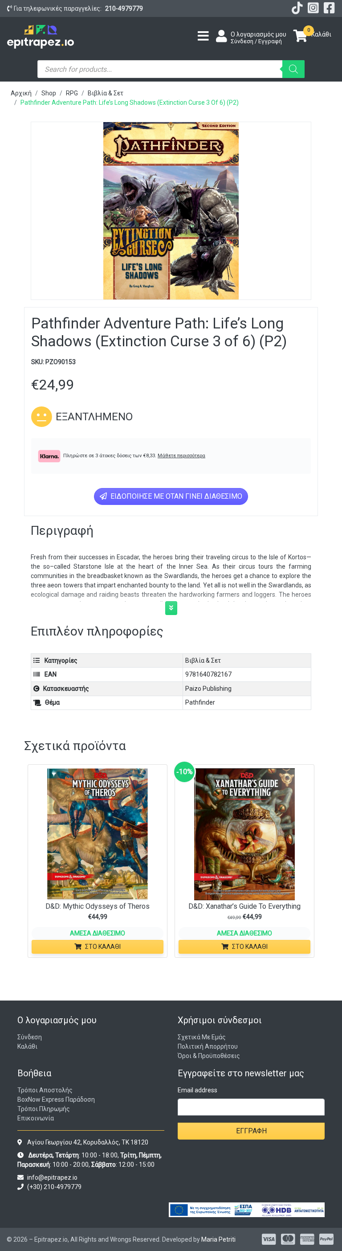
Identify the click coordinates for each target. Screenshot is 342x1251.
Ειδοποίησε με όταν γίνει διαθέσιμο (175, 496)
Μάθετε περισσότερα (181, 456)
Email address (197, 1090)
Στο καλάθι (103, 946)
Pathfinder (200, 702)
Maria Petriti (218, 1239)
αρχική (21, 93)
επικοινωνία (35, 1118)
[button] (171, 608)
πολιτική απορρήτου (208, 1046)
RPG (72, 93)
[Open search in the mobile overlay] (171, 69)
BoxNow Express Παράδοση (56, 1099)
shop (48, 93)
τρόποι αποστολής (45, 1090)
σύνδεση (29, 1037)
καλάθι (27, 1046)
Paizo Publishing (208, 688)
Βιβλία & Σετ (105, 93)
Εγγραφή (251, 1131)
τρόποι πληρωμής (43, 1108)
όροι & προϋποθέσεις (209, 1055)
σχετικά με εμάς (202, 1037)
